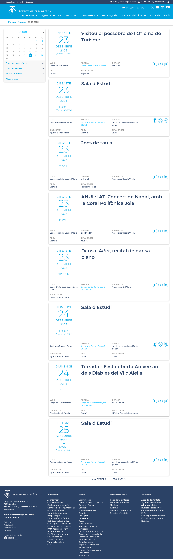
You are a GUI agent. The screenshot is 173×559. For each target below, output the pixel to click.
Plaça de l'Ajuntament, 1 (15, 501)
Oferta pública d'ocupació (59, 523)
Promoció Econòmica (89, 537)
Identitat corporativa (57, 513)
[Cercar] (166, 2)
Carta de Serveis (55, 502)
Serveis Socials (86, 547)
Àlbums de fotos (149, 505)
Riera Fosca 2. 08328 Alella (93, 66)
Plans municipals (55, 531)
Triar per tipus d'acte (16, 63)
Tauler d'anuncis (55, 539)
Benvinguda (109, 15)
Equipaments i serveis (57, 505)
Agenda (22, 22)
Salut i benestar (86, 542)
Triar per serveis (14, 68)
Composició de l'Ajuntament (61, 508)
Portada (12, 22)
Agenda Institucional (151, 502)
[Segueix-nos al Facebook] (157, 8)
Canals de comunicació (152, 510)
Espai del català (160, 15)
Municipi (114, 505)
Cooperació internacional (91, 502)
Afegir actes (12, 79)
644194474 (9, 509)
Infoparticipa (53, 516)
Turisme (71, 15)
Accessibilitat (10, 527)
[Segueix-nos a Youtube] (168, 8)
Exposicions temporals (152, 518)
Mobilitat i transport (88, 526)
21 (30, 52)
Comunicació (85, 500)
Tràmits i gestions (55, 542)
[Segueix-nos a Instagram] (162, 8)
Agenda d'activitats (150, 500)
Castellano (10, 2)
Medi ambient (85, 523)
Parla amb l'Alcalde (134, 15)
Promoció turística (87, 539)
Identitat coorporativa (120, 510)
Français (29, 2)
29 (36, 55)
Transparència (89, 15)
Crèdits (7, 522)
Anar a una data (14, 73)
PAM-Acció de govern (57, 529)
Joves (81, 521)
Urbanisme (84, 553)
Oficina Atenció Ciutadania (92, 531)
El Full (144, 513)
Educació (83, 508)
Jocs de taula (96, 143)
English (20, 2)
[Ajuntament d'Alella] (23, 500)
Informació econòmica (58, 518)
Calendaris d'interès (119, 500)
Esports (82, 513)
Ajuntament (29, 15)
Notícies (145, 521)
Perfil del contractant (57, 534)
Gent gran (84, 516)
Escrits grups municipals (153, 516)
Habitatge (84, 518)
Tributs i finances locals (90, 550)
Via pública (84, 555)
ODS (49, 545)
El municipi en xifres (119, 502)
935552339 (12, 507)
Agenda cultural (51, 15)
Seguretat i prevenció (89, 545)
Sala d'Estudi (96, 83)
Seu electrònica (54, 537)
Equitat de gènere (87, 510)
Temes (82, 495)
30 (42, 55)
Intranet (8, 530)
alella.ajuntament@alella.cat (18, 515)
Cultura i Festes (86, 505)
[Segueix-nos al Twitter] (152, 8)
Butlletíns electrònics (151, 508)
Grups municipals (55, 510)
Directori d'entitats (119, 513)
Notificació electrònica (58, 521)
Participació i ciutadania (90, 534)
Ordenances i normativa (59, 526)
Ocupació (83, 529)
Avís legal (8, 525)
